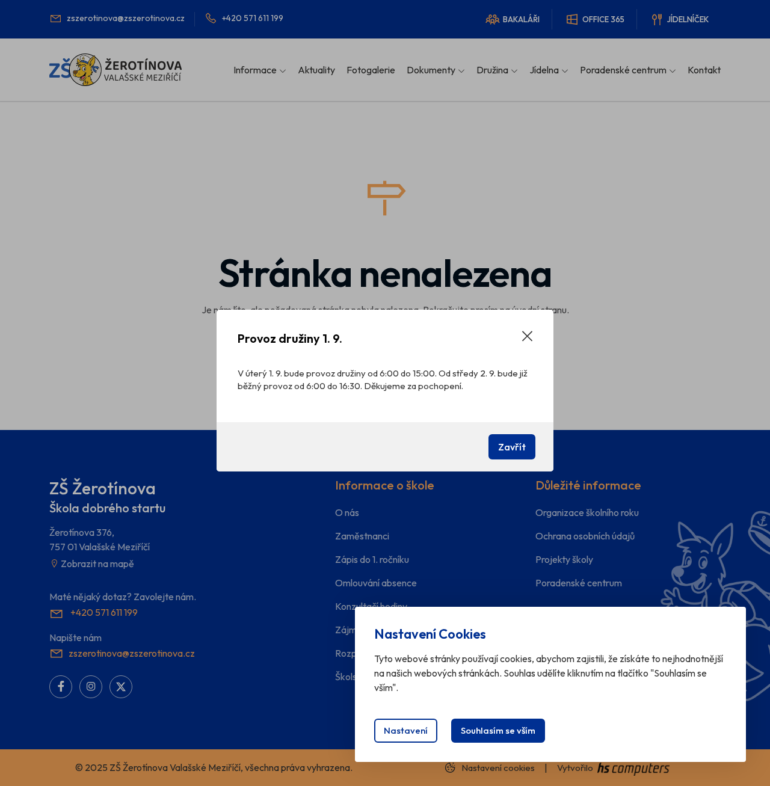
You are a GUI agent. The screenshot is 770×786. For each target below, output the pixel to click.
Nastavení (406, 730)
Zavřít (512, 447)
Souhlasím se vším (498, 730)
